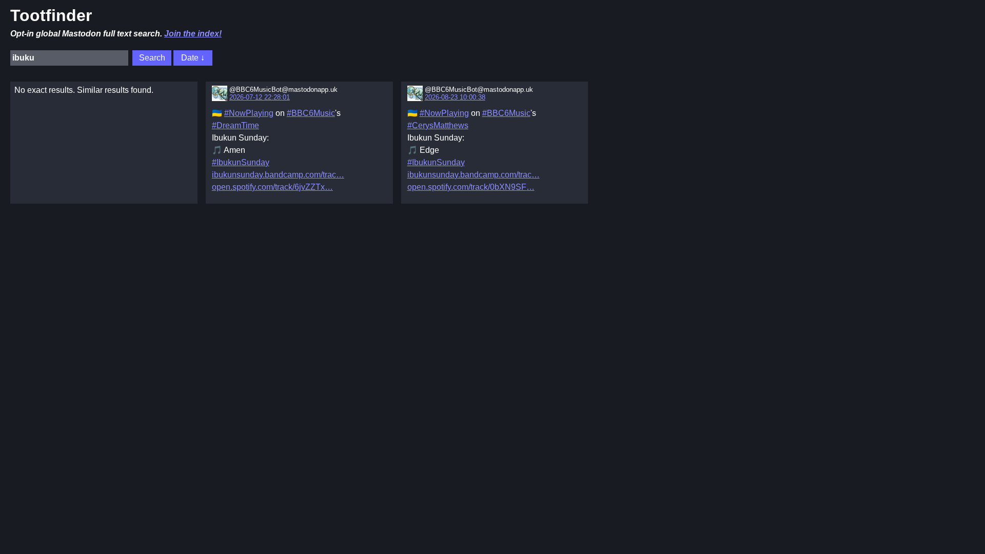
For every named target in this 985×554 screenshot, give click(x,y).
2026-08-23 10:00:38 (455, 97)
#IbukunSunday (240, 162)
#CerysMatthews (437, 125)
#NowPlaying (248, 113)
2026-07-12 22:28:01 (259, 97)
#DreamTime (235, 125)
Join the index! (193, 33)
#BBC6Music (311, 113)
